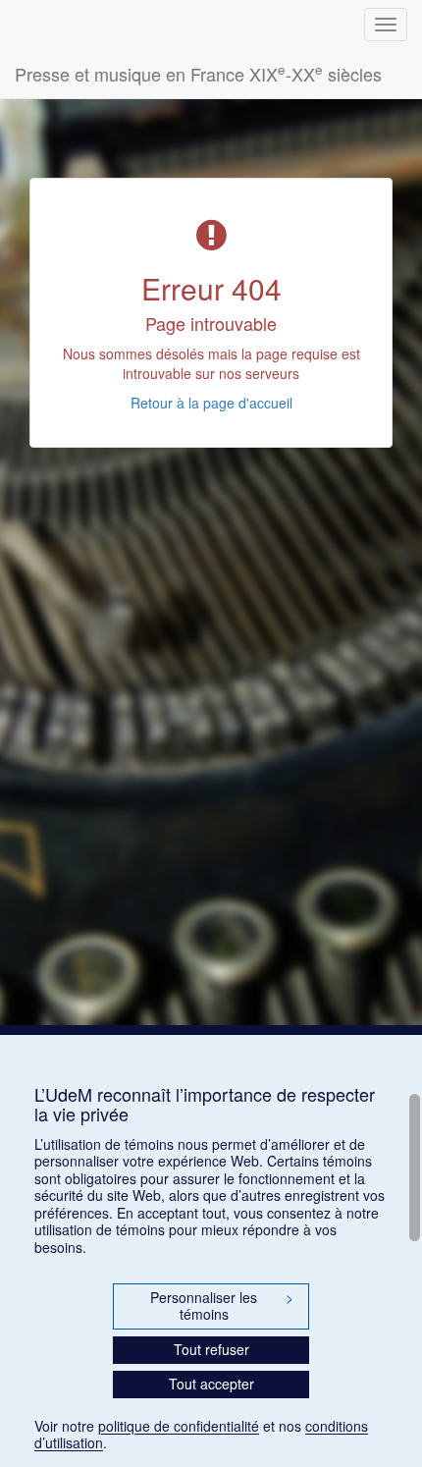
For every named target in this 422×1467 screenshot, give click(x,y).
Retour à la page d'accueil (211, 402)
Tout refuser (211, 1349)
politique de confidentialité (178, 1426)
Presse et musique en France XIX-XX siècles (198, 73)
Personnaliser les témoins (221, 1306)
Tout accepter (211, 1383)
